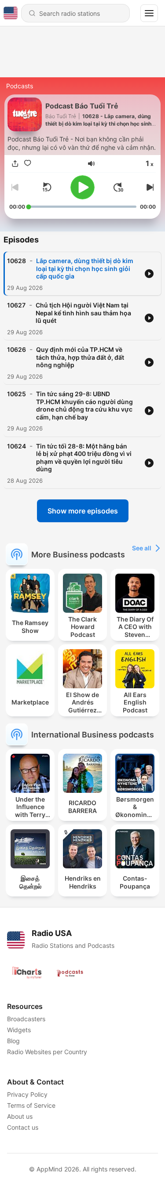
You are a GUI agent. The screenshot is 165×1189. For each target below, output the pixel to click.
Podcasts (19, 86)
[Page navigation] (149, 13)
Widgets (19, 1030)
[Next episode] (149, 187)
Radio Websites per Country (47, 1051)
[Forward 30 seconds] (118, 187)
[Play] (82, 187)
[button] (91, 163)
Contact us (22, 1127)
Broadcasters (26, 1019)
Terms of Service (31, 1105)
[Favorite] (27, 163)
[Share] (15, 163)
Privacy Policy (27, 1094)
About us (20, 1116)
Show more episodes (83, 510)
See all (141, 548)
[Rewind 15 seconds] (47, 187)
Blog (13, 1040)
